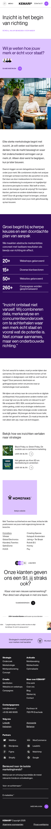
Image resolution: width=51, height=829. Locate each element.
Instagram (7, 726)
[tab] (34, 533)
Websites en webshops (12, 686)
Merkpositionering (10, 668)
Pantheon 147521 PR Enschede (35, 710)
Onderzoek (7, 661)
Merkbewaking (33, 661)
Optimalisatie (32, 668)
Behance (30, 726)
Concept (6, 672)
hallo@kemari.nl (9, 708)
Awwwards (31, 723)
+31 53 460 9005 (10, 712)
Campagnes (8, 690)
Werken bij (31, 694)
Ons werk (31, 683)
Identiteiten (7, 683)
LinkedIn (6, 723)
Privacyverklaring (41, 824)
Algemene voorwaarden (13, 824)
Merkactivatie (32, 665)
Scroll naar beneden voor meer (19, 30)
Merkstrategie (9, 665)
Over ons (30, 686)
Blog (28, 690)
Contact (30, 698)
